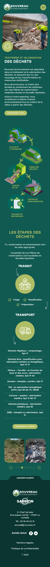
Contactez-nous (15, 113)
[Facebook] (31, 533)
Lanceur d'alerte (25, 478)
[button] (11, 467)
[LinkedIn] (36, 533)
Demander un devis (25, 426)
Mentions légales (25, 543)
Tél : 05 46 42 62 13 (25, 521)
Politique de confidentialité (25, 549)
